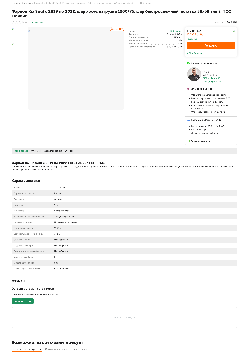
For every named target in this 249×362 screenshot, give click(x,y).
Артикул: (219, 22)
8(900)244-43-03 (211, 78)
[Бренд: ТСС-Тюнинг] (234, 30)
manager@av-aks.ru (212, 81)
